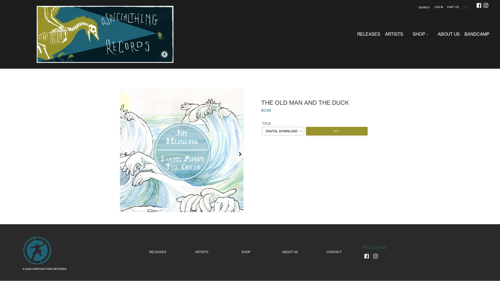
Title (266, 123)
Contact (334, 252)
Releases (157, 252)
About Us (290, 252)
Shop (245, 252)
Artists (201, 252)
